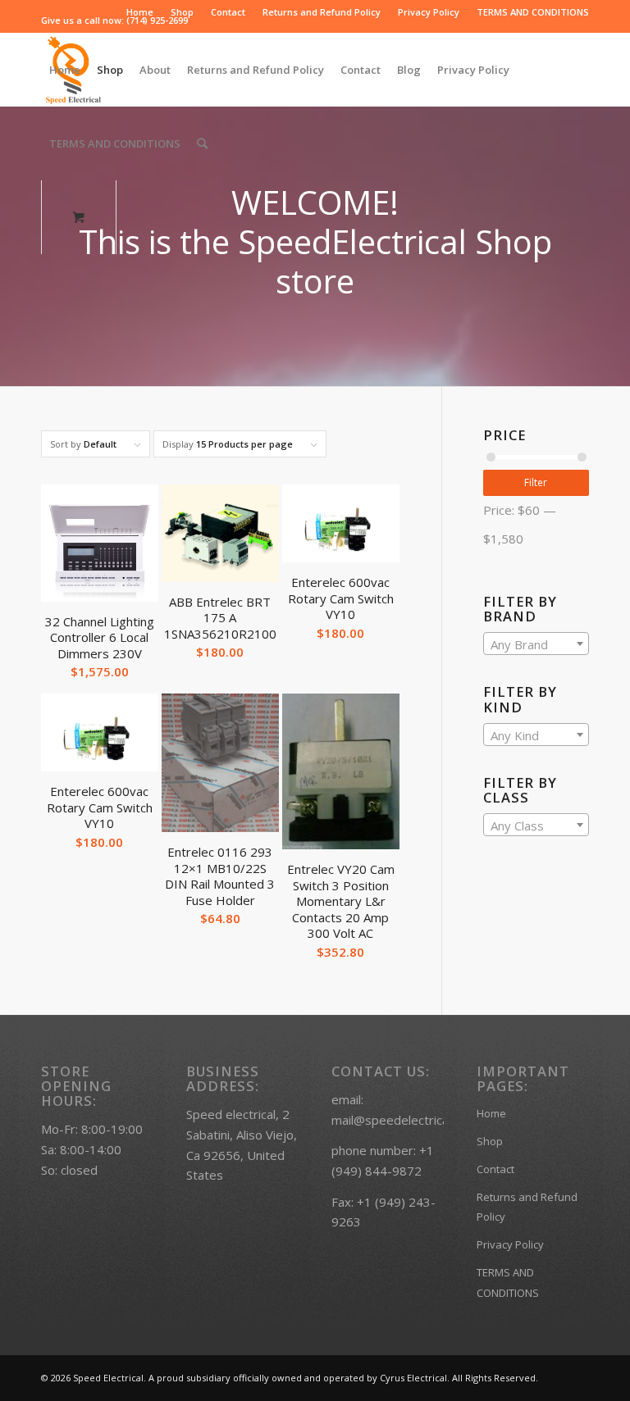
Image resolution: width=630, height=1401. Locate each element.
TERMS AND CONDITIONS (533, 12)
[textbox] (536, 644)
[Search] (202, 143)
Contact (228, 12)
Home (139, 12)
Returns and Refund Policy (321, 12)
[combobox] (536, 643)
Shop (182, 12)
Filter (535, 482)
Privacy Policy (428, 12)
